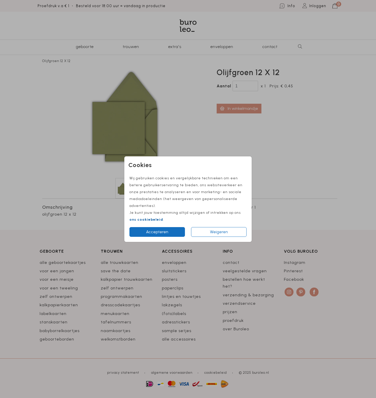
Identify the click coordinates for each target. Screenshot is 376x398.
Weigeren (219, 231)
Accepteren (157, 231)
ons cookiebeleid (146, 219)
